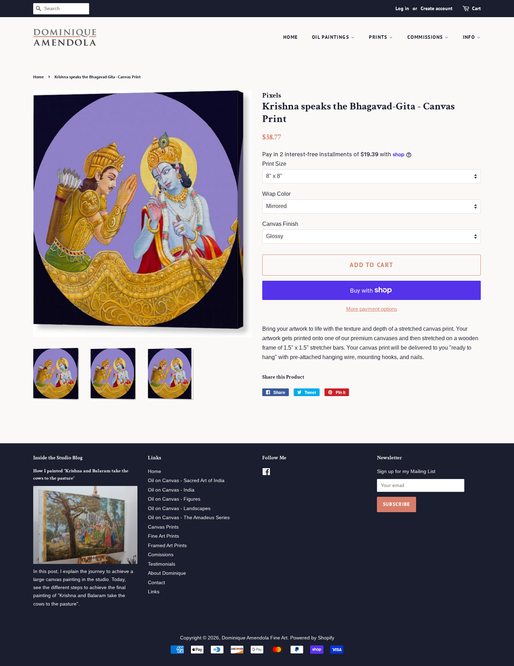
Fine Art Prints (163, 536)
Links (153, 591)
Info (470, 37)
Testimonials (161, 564)
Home (290, 37)
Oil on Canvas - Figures (174, 499)
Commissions (426, 37)
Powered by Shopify (312, 637)
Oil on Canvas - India (171, 490)
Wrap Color (276, 194)
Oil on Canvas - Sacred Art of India (186, 480)
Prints (379, 37)
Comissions (160, 554)
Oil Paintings (331, 37)
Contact (156, 582)
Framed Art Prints (167, 545)
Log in (402, 8)
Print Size (274, 164)
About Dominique (167, 573)
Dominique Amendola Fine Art (254, 637)
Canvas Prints (163, 527)
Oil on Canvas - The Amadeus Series (189, 517)
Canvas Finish (280, 224)
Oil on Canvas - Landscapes (179, 508)
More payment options (371, 309)
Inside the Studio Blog (58, 457)
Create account (436, 8)
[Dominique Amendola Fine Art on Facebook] (266, 473)
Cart (476, 8)
